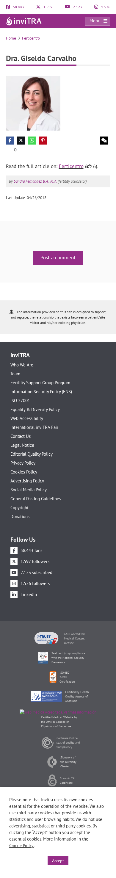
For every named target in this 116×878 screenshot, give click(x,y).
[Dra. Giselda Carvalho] (33, 102)
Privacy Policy (22, 463)
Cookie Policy (21, 845)
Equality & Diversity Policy (35, 409)
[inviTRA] (24, 20)
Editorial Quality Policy (31, 454)
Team (15, 373)
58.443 (18, 7)
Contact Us (20, 436)
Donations (19, 516)
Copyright (19, 507)
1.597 (48, 7)
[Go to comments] (104, 141)
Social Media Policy (28, 489)
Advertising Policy (27, 481)
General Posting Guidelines (35, 498)
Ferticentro (31, 38)
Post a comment (58, 257)
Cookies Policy (23, 472)
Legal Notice (22, 445)
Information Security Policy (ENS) (41, 391)
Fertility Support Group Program (40, 382)
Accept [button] (58, 860)
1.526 (105, 7)
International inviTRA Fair (34, 427)
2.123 (77, 7)
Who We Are (21, 365)
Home (11, 38)
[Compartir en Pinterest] (43, 141)
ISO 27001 (20, 400)
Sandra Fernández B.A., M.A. (35, 181)
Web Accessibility (26, 418)
